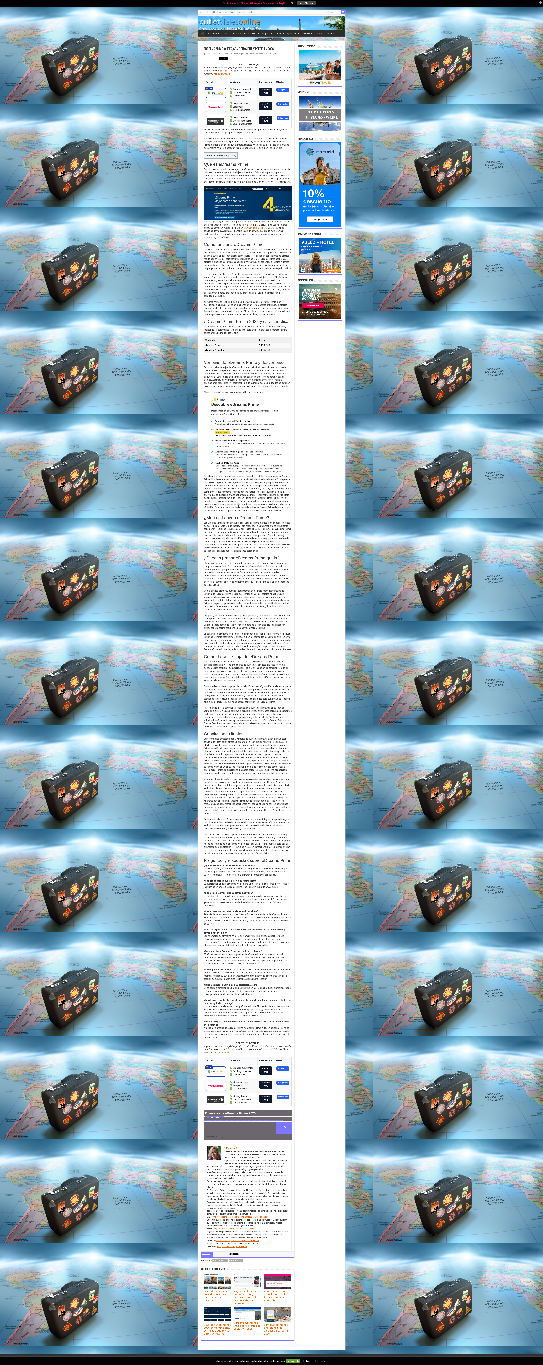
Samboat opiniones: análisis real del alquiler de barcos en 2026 (277, 1329)
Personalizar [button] (320, 1361)
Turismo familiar (250, 33)
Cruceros (278, 33)
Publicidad (252, 12)
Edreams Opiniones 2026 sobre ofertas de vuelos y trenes (247, 1325)
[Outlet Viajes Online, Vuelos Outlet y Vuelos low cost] (210, 22)
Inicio (202, 33)
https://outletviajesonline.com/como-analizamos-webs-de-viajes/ (240, 1217)
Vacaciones (212, 33)
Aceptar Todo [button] (293, 1361)
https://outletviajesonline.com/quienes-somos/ (234, 1229)
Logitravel (283, 90)
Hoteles (236, 33)
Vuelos (317, 33)
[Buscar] (343, 12)
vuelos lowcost (220, 1261)
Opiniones (306, 33)
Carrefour (284, 118)
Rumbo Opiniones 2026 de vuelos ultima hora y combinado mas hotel (277, 1296)
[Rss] (326, 12)
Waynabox (284, 104)
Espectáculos (292, 33)
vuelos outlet (236, 1261)
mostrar (232, 155)
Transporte (329, 33)
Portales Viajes (237, 54)
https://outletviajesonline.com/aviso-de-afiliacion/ (237, 1240)
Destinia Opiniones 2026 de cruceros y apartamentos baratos (215, 1296)
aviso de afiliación (221, 73)
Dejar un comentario (258, 54)
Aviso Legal (203, 12)
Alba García (211, 54)
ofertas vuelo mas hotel (255, 228)
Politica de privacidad (236, 12)
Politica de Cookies (218, 12)
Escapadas (266, 33)
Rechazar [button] (307, 1361)
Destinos (225, 33)
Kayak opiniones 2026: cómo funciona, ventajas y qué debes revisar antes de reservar (247, 1297)
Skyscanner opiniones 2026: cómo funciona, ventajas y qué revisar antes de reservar (217, 1329)
